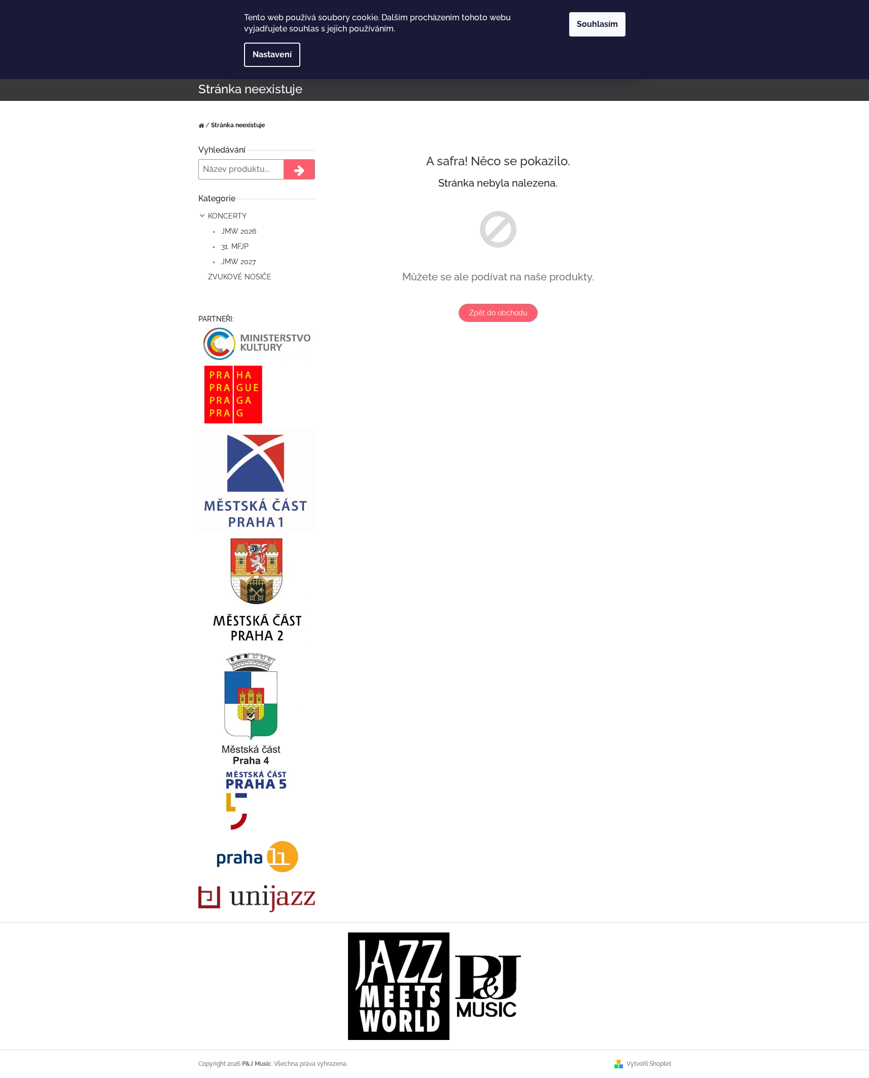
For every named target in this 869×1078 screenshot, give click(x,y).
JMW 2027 (237, 262)
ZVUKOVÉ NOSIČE (239, 277)
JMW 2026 (237, 231)
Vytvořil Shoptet (649, 1063)
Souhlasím (597, 24)
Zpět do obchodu (498, 313)
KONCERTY (227, 216)
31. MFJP (234, 246)
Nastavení (272, 54)
